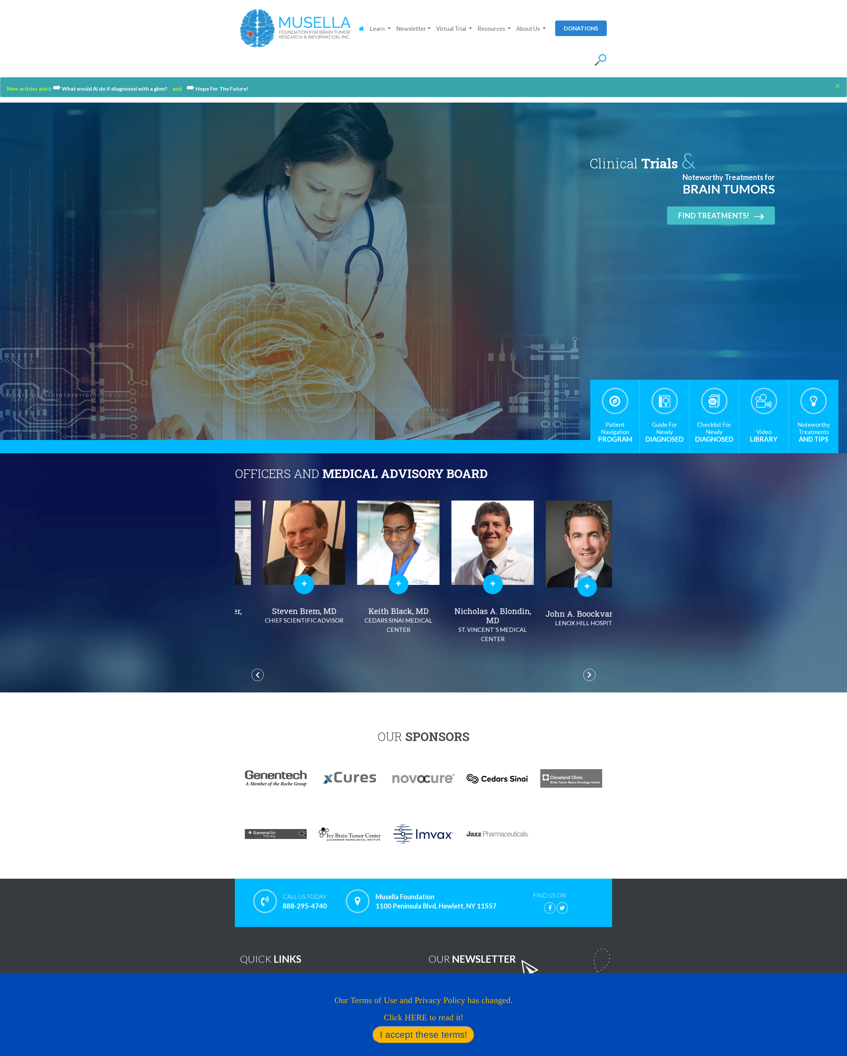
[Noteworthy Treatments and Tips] (813, 401)
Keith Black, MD (282, 619)
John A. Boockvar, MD (470, 617)
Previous (257, 675)
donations (581, 28)
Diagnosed (665, 432)
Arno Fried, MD (565, 619)
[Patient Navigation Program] (615, 401)
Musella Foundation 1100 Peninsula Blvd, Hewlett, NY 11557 (436, 901)
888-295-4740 (305, 901)
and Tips (813, 432)
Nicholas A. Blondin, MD (376, 624)
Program (615, 432)
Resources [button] (491, 28)
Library (764, 435)
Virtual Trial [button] (451, 28)
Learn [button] (378, 28)
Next (589, 675)
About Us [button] (528, 28)
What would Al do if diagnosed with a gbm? (112, 88)
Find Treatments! (713, 215)
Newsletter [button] (411, 28)
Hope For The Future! (217, 88)
